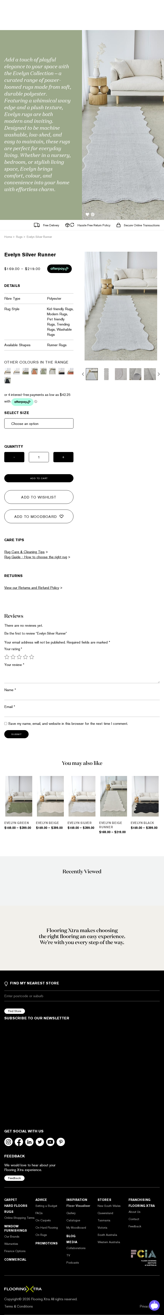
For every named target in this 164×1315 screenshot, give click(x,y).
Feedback (14, 1178)
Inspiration (76, 1200)
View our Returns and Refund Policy (31, 588)
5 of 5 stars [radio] (31, 657)
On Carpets (43, 1220)
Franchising (139, 1200)
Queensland (105, 1213)
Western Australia (109, 1242)
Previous (83, 374)
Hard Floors (15, 1206)
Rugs (8, 1212)
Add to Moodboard (35, 516)
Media (71, 1242)
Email (9, 707)
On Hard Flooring (46, 1227)
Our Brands (11, 1236)
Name (10, 690)
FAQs (39, 1213)
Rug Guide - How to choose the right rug (35, 557)
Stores (104, 1200)
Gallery (71, 1213)
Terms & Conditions (18, 1306)
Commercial (15, 1259)
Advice (41, 1200)
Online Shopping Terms (19, 1217)
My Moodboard (76, 1227)
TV (68, 1255)
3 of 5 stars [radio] (19, 657)
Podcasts (72, 1262)
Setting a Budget (46, 1205)
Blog (70, 1236)
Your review (14, 665)
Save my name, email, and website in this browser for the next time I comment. (68, 723)
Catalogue (73, 1220)
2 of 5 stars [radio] (13, 657)
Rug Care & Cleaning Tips (24, 552)
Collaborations (76, 1248)
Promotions (46, 1243)
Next (159, 374)
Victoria (102, 1227)
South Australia (107, 1235)
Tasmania (104, 1220)
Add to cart (39, 478)
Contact (134, 1219)
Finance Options (15, 1251)
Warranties (11, 1243)
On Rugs (41, 1235)
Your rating (13, 649)
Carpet (10, 1200)
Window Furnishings (15, 1228)
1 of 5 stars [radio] (6, 657)
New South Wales (109, 1205)
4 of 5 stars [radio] (25, 657)
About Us (135, 1211)
